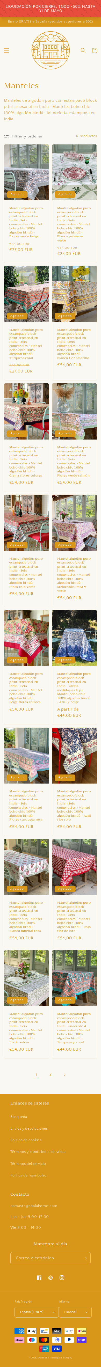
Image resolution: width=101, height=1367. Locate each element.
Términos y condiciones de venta (38, 1152)
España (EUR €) (32, 1312)
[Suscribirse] (84, 1258)
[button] (6, 50)
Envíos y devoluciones (29, 1129)
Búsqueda (18, 1117)
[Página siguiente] (64, 1074)
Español (70, 1312)
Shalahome (43, 1358)
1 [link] (36, 1074)
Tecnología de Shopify (60, 1358)
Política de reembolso (28, 1175)
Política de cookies (25, 1140)
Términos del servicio (28, 1164)
